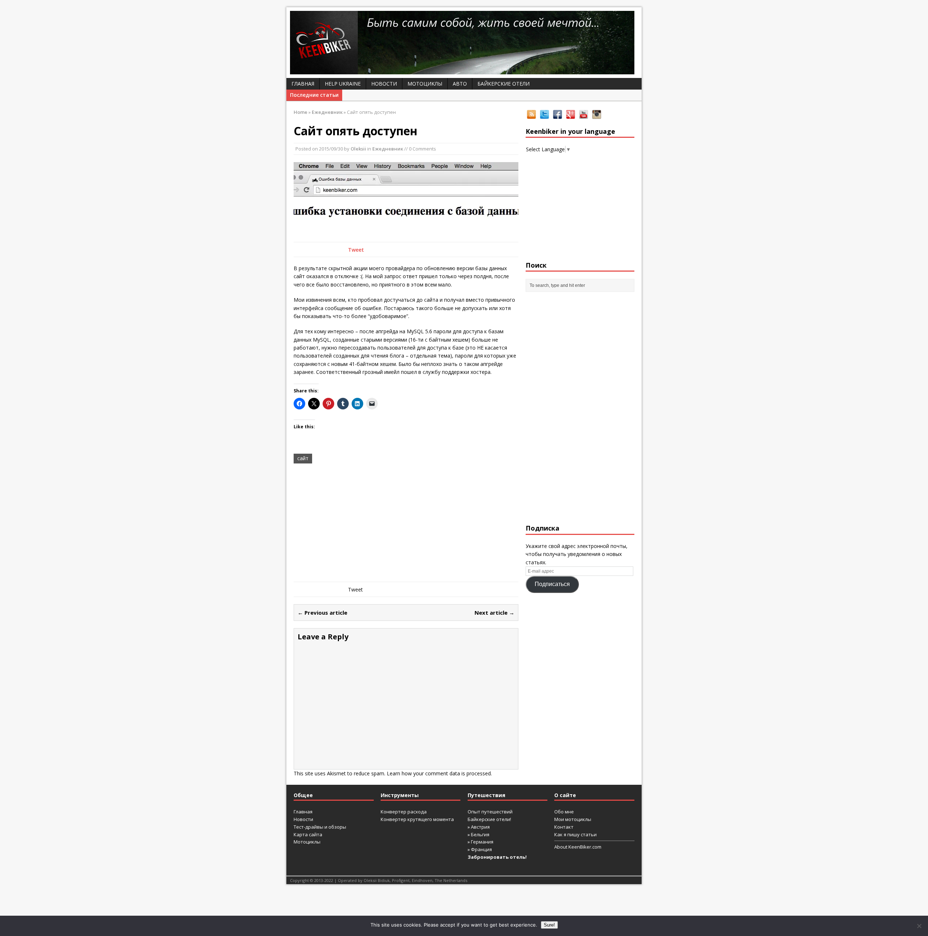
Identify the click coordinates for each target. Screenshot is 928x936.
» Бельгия (478, 834)
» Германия (480, 841)
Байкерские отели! (489, 819)
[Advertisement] (406, 523)
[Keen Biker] (464, 42)
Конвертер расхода (404, 811)
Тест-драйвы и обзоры (320, 827)
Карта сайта (308, 834)
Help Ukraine (343, 83)
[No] (919, 925)
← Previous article (322, 612)
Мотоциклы (424, 83)
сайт (302, 458)
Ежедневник (387, 148)
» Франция (480, 849)
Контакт (563, 827)
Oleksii (358, 148)
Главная (302, 83)
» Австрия (479, 827)
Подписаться (552, 584)
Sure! (549, 925)
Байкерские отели (503, 83)
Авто (460, 83)
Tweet (356, 249)
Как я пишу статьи (575, 834)
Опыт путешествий (490, 811)
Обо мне (564, 811)
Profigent (401, 880)
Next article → (494, 612)
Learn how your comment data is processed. (439, 773)
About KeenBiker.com (577, 847)
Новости (384, 83)
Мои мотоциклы (572, 819)
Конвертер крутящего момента (417, 819)
